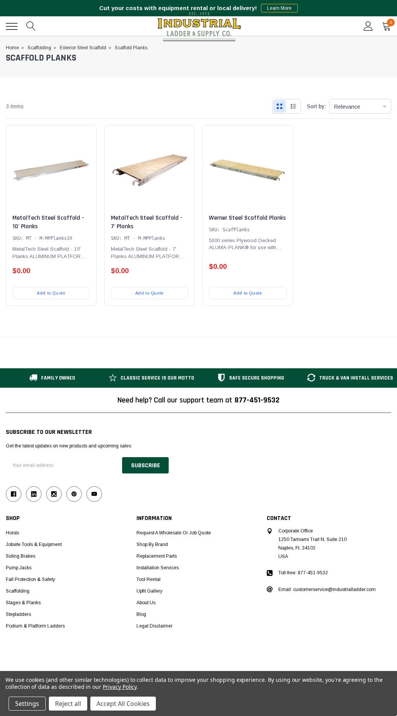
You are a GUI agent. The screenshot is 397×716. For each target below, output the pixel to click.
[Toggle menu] (11, 26)
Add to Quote (51, 293)
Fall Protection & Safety (30, 579)
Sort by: (316, 106)
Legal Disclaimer (154, 626)
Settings (27, 703)
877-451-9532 (257, 400)
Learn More (279, 8)
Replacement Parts (156, 556)
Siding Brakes (20, 556)
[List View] (293, 106)
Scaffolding (17, 591)
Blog (141, 614)
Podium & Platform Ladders (35, 626)
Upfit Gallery (149, 591)
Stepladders (18, 614)
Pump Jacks (18, 567)
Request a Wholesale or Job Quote (173, 533)
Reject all (68, 703)
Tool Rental (148, 579)
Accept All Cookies (123, 703)
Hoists (12, 533)
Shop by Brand (152, 544)
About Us (145, 602)
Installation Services (157, 567)
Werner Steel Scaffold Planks (247, 218)
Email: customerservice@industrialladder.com (327, 589)
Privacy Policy (119, 686)
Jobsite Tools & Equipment (34, 544)
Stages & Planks (23, 602)
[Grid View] (279, 106)
